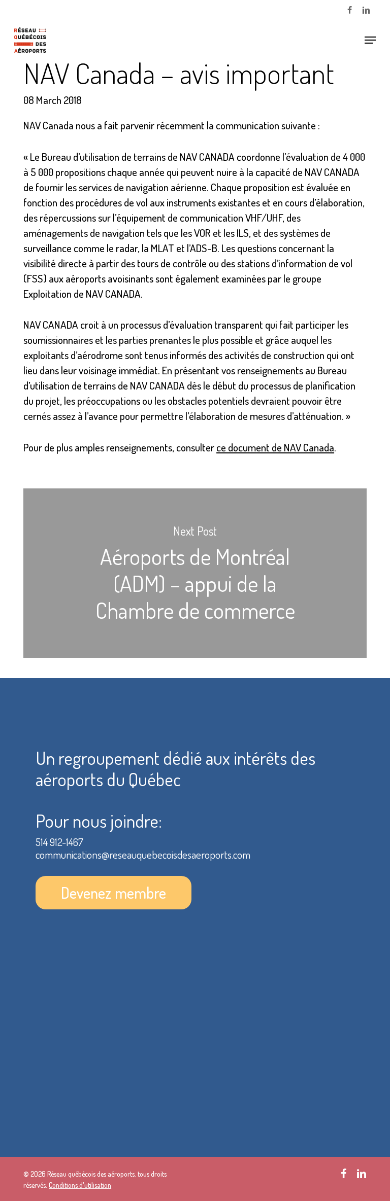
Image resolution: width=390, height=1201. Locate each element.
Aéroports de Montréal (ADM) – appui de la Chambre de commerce (195, 573)
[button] (370, 40)
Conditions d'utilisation (80, 1185)
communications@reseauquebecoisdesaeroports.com (143, 854)
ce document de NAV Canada (275, 447)
